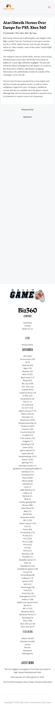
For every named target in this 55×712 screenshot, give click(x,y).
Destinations (26, 399)
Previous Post (27, 109)
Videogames (25, 596)
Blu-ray (25, 383)
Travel (26, 590)
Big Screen (25, 377)
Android (25, 365)
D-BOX (25, 396)
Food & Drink (26, 432)
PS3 (17, 33)
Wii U (25, 608)
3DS (25, 356)
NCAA (25, 514)
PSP (25, 551)
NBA (25, 511)
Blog (25, 380)
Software (25, 578)
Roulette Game (25, 560)
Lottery (26, 493)
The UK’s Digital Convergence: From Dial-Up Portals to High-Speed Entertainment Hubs (27, 670)
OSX (26, 526)
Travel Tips (26, 593)
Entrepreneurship (26, 423)
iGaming (25, 475)
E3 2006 (25, 405)
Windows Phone (26, 614)
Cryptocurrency (25, 393)
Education (26, 417)
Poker (25, 529)
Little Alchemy (26, 490)
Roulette (26, 557)
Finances (25, 429)
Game (25, 447)
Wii (25, 605)
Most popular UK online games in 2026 (27, 677)
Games (25, 459)
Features (25, 426)
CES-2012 (26, 387)
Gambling (25, 444)
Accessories (25, 359)
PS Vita (25, 535)
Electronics (25, 420)
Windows (25, 611)
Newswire (25, 517)
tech (25, 584)
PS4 (25, 544)
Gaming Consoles (27, 641)
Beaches (26, 371)
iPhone (25, 481)
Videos (25, 599)
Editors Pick (26, 414)
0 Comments (8, 33)
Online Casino (25, 523)
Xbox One (25, 627)
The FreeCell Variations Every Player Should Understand (27, 682)
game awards (26, 450)
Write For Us (27, 329)
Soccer (26, 572)
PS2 (25, 538)
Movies (25, 505)
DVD (25, 402)
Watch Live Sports (25, 602)
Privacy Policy (27, 345)
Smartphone (25, 566)
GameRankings (24, 456)
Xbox (25, 620)
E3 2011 (25, 408)
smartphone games (25, 569)
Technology (26, 587)
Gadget (25, 441)
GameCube (26, 453)
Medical (26, 496)
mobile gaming (25, 502)
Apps (25, 368)
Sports (25, 581)
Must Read (26, 508)
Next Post (27, 117)
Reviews (25, 554)
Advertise (27, 323)
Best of (25, 374)
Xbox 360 (24, 33)
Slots (26, 563)
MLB (26, 499)
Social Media (26, 575)
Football (25, 435)
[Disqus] (27, 160)
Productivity (26, 532)
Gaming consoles (26, 466)
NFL (25, 520)
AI (26, 362)
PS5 (26, 548)
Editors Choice (25, 411)
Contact (27, 326)
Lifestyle (26, 484)
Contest (25, 389)
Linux (26, 487)
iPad (24, 478)
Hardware (25, 472)
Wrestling (26, 618)
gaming (25, 462)
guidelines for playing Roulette (26, 468)
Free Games (25, 438)
